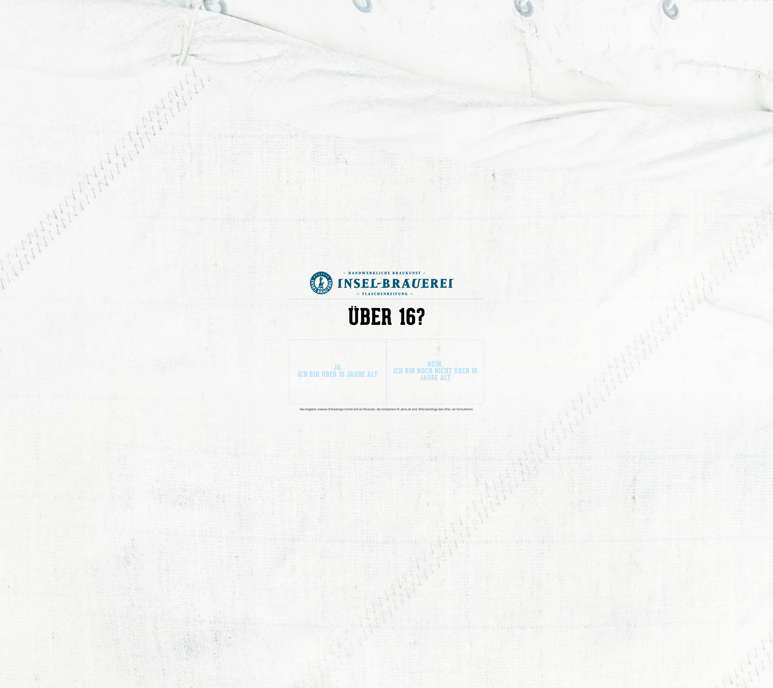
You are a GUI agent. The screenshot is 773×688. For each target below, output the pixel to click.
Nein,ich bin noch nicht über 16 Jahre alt (435, 371)
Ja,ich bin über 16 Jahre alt (338, 372)
